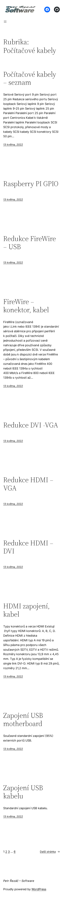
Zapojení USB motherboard (23, 719)
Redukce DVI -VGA (30, 425)
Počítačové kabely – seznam (29, 78)
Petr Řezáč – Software (18, 881)
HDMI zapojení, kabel (26, 610)
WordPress (39, 889)
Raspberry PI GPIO (30, 184)
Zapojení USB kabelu (23, 792)
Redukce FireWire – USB (29, 243)
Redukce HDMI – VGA (28, 484)
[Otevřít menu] (5, 22)
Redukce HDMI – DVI (28, 547)
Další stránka (50, 851)
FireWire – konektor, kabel (26, 306)
